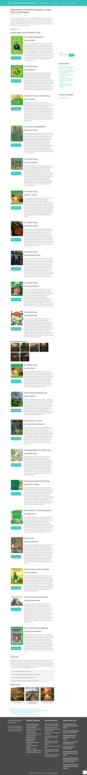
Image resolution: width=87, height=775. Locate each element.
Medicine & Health (31, 739)
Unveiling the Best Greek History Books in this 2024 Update (70, 753)
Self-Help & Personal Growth (33, 752)
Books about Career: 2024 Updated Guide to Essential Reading (70, 766)
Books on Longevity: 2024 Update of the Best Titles (22, 712)
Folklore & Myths (31, 710)
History (43, 710)
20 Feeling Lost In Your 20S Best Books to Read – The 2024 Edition (25, 714)
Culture (18, 710)
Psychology (29, 750)
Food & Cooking (39, 710)
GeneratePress (55, 773)
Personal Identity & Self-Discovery (32, 743)
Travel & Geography (38, 711)
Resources (73, 2)
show (17, 29)
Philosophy (29, 749)
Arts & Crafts (14, 710)
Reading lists (65, 2)
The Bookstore (43, 2)
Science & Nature (37, 750)
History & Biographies (16, 708)
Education (33, 727)
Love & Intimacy (30, 737)
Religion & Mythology (29, 711)
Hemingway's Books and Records (24, 3)
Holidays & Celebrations (25, 708)
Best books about (55, 2)
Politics (34, 749)
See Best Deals (16, 58)
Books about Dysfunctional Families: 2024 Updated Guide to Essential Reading (66, 72)
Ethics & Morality (30, 730)
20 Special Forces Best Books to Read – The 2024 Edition (70, 725)
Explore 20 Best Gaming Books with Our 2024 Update (70, 737)
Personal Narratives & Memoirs (32, 746)
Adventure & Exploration (32, 725)
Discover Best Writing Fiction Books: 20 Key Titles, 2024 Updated (66, 80)
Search (60, 52)
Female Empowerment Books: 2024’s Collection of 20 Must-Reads (52, 751)
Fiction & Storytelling (31, 734)
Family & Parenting (24, 710)
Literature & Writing (31, 735)
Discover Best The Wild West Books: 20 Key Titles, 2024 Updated (66, 85)
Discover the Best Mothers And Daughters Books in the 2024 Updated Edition (71, 759)
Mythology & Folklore (35, 708)
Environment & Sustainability (33, 729)
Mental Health (30, 740)
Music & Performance (20, 711)
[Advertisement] (66, 28)
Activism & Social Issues (32, 724)
